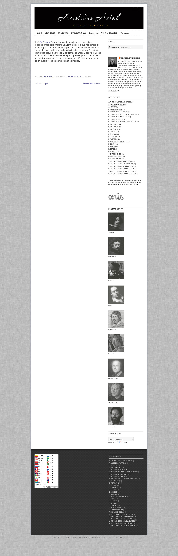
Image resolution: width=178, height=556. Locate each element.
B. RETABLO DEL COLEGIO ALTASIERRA (122, 122)
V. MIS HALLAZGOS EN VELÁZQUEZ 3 (121, 171)
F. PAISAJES (112, 139)
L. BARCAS (112, 146)
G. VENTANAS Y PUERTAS (117, 141)
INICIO (39, 33)
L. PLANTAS (112, 151)
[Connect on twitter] (134, 10)
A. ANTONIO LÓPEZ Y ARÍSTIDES (119, 102)
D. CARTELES (113, 132)
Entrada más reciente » (92, 83)
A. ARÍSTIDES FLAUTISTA (117, 104)
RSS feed (77, 77)
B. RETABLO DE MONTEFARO (118, 117)
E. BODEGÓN (112, 136)
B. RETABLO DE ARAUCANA (118, 112)
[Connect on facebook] (138, 10)
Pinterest (124, 33)
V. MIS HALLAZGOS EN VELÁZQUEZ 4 (121, 174)
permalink (70, 77)
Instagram (93, 33)
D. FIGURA (112, 134)
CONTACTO (63, 33)
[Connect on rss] (141, 10)
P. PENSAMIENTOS (48, 77)
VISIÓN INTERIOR (109, 33)
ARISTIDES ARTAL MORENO (130, 58)
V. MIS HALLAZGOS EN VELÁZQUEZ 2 (121, 169)
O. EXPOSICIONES (114, 154)
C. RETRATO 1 (113, 124)
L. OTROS (111, 149)
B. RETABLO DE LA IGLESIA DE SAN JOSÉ (122, 114)
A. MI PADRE (112, 107)
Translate (124, 442)
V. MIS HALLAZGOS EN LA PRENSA (120, 161)
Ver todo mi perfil (113, 90)
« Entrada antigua (41, 83)
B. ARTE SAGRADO (115, 109)
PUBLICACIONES (78, 33)
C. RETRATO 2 (113, 127)
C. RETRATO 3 (113, 129)
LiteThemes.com (118, 537)
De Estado (45, 42)
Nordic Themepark (93, 537)
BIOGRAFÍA (50, 33)
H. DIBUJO (112, 144)
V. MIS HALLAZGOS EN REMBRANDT (121, 164)
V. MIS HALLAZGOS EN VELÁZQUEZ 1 (121, 166)
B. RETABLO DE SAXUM (116, 119)
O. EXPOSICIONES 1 (115, 156)
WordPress (71, 537)
